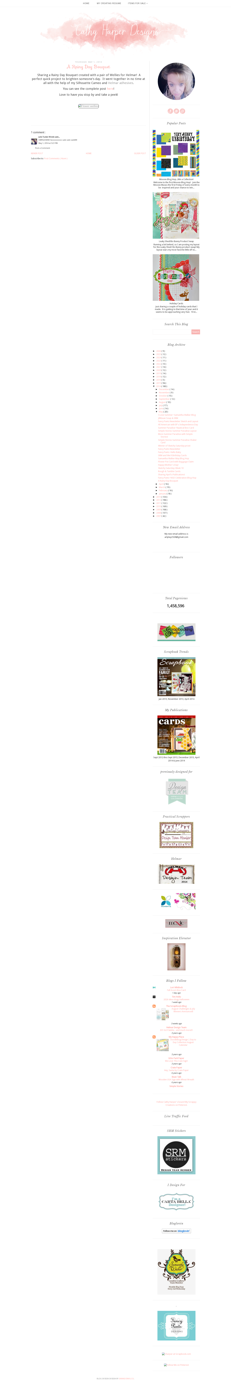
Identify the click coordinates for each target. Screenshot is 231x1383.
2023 (158, 360)
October (163, 395)
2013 (158, 497)
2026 (158, 351)
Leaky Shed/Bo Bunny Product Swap (176, 241)
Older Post (140, 153)
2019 (158, 373)
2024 (158, 357)
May (161, 411)
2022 (158, 364)
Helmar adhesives (120, 83)
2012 (158, 500)
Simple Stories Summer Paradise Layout (177, 431)
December (164, 389)
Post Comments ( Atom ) (55, 158)
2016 (158, 380)
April (161, 484)
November (164, 392)
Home (86, 3)
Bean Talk (176, 1077)
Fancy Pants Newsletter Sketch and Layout (178, 421)
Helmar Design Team (176, 1027)
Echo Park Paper (176, 1058)
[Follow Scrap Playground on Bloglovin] (176, 1232)
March (162, 487)
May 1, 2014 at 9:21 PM (48, 143)
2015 (158, 383)
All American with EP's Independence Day (178, 424)
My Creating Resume (109, 3)
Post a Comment (42, 148)
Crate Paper (176, 1067)
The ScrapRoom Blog (176, 1006)
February (163, 490)
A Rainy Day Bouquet (168, 481)
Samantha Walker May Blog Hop (173, 458)
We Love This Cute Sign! (176, 1061)
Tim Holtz (176, 996)
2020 (158, 370)
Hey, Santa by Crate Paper (176, 1070)
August (162, 402)
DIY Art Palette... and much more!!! (176, 1030)
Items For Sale (137, 3)
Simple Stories (176, 1086)
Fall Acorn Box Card (176, 990)
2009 (158, 509)
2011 (158, 503)
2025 (158, 354)
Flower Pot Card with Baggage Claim (176, 461)
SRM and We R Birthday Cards (172, 455)
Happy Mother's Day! (168, 465)
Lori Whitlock (176, 987)
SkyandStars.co (126, 1379)
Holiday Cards (176, 303)
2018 (158, 376)
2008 (158, 513)
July (161, 405)
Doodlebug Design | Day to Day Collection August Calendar (183, 1042)
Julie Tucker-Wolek (47, 137)
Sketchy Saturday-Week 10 (170, 468)
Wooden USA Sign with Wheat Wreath (176, 1079)
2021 (158, 367)
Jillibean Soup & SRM (168, 418)
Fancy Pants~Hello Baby (169, 452)
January (163, 493)
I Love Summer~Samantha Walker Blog (177, 415)
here (110, 88)
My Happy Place (176, 1037)
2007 (158, 516)
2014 (158, 386)
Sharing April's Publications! (171, 474)
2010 (158, 506)
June (161, 408)
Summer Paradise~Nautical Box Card (176, 428)
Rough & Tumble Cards (169, 471)
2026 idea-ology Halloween (176, 999)
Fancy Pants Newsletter (169, 449)
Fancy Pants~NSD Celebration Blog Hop (177, 477)
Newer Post (37, 153)
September (164, 399)
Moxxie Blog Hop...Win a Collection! (176, 179)
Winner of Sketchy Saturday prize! (174, 445)
